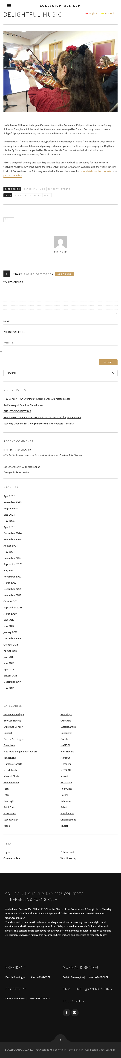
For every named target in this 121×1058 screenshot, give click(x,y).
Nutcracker (66, 782)
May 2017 (8, 687)
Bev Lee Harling (12, 720)
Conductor (66, 732)
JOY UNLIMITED (24, 450)
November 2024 (12, 539)
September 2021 (12, 607)
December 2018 (12, 638)
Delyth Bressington (13, 739)
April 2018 (8, 669)
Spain (47, 195)
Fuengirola (9, 745)
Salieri (63, 807)
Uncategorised (68, 819)
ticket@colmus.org (15, 917)
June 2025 (9, 514)
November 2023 (12, 557)
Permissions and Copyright (51, 1050)
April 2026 (9, 496)
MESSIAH (65, 770)
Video (6, 825)
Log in (6, 852)
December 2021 (12, 588)
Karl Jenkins (9, 757)
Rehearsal (65, 801)
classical (21, 195)
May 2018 (8, 663)
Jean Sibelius (67, 751)
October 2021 (10, 601)
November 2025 (12, 502)
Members (65, 763)
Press (6, 794)
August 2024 (10, 545)
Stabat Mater (10, 819)
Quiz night (8, 801)
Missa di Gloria (11, 776)
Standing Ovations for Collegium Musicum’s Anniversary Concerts (38, 423)
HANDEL (65, 745)
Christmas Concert (13, 726)
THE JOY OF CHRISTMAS (17, 411)
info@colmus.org (94, 988)
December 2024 (12, 533)
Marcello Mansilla (12, 763)
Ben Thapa (66, 714)
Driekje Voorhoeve (12, 467)
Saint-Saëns (10, 807)
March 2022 (10, 582)
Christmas (65, 720)
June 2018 (8, 656)
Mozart (64, 776)
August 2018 (10, 650)
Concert (53, 189)
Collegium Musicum (60, 6)
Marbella (65, 757)
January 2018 (10, 675)
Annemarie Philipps (13, 714)
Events (65, 189)
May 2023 (8, 570)
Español (109, 13)
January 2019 (10, 632)
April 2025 (9, 527)
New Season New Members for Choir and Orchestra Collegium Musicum (42, 417)
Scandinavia (9, 813)
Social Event (67, 813)
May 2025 (9, 520)
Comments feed (12, 858)
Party (6, 788)
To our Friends (32, 467)
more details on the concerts (95, 171)
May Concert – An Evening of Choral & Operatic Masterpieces (36, 398)
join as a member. (12, 175)
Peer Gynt (66, 788)
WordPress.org (68, 858)
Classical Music (35, 189)
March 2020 (10, 613)
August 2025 (10, 508)
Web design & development (100, 1050)
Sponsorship (76, 1050)
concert (36, 195)
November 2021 (12, 595)
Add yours (65, 274)
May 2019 (8, 626)
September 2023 (12, 564)
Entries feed (67, 852)
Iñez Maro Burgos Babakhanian (20, 751)
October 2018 (10, 644)
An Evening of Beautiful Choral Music (23, 405)
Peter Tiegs (8, 450)
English (93, 13)
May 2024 (9, 551)
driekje (60, 252)
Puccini (64, 794)
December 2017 (12, 681)
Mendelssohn (10, 770)
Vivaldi (64, 825)
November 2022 (12, 576)
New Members (11, 782)
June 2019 (8, 619)
